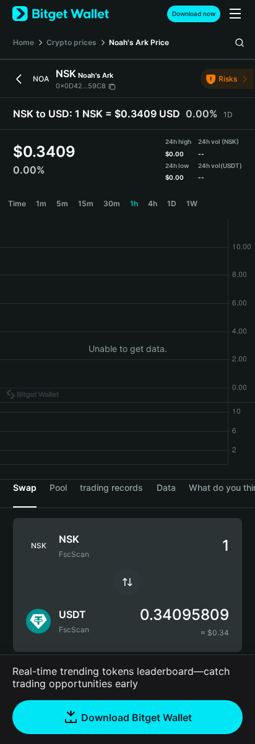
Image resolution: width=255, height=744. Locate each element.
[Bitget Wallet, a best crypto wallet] (60, 14)
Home (23, 42)
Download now (193, 13)
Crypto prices (71, 42)
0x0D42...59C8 (81, 86)
